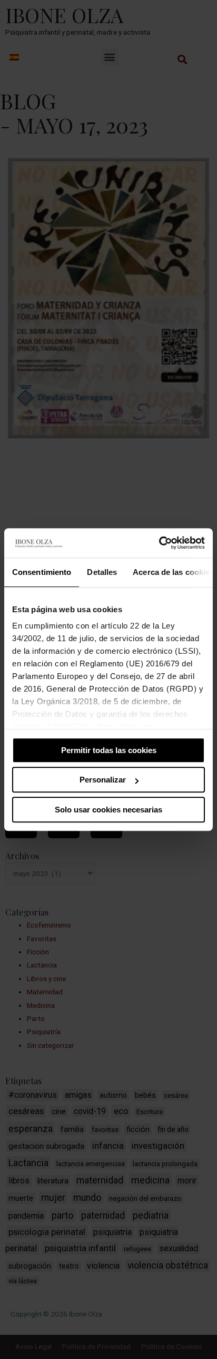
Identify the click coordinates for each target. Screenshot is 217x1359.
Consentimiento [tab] (41, 572)
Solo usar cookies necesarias (108, 809)
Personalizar (103, 779)
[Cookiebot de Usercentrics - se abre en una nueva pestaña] (159, 543)
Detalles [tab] (102, 572)
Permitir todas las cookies (108, 750)
